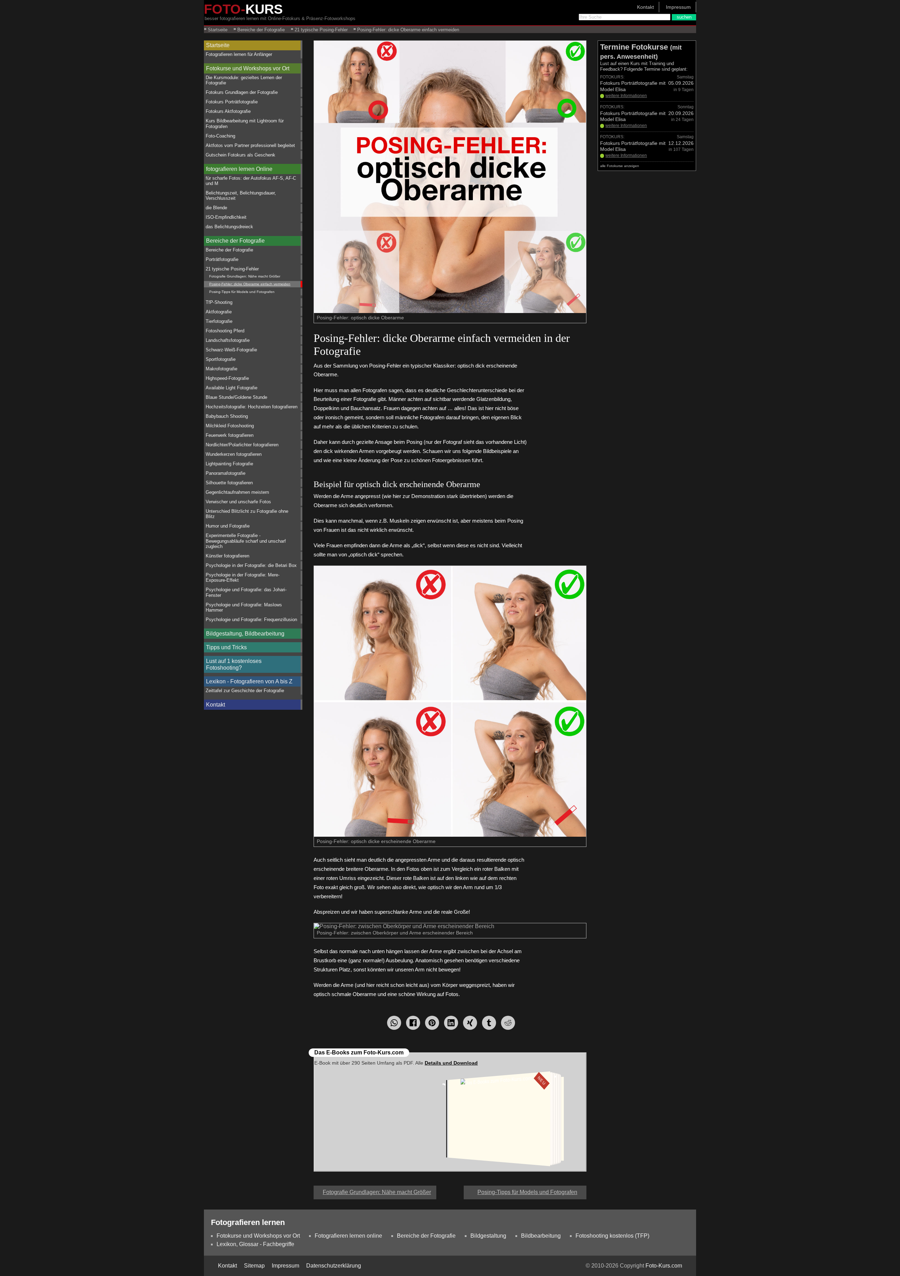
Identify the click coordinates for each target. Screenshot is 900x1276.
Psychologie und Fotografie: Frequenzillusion (251, 619)
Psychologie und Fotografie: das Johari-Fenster (246, 592)
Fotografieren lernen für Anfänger (239, 54)
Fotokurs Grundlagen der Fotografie (242, 92)
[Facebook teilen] (413, 1023)
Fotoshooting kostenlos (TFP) (612, 1236)
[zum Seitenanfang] (450, 1189)
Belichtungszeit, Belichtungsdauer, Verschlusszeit (241, 195)
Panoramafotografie (225, 473)
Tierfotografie (219, 321)
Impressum (678, 7)
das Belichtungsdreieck (229, 226)
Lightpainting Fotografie (229, 463)
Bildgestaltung (488, 1236)
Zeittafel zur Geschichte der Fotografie (245, 690)
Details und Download (451, 1063)
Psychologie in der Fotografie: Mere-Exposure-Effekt (242, 577)
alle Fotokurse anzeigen (619, 166)
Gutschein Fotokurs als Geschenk (240, 155)
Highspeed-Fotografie (227, 378)
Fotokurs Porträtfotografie (232, 101)
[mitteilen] (451, 1023)
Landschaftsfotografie (228, 340)
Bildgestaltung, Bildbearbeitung (245, 634)
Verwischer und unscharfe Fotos (238, 501)
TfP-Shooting (219, 302)
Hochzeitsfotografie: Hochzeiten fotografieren (251, 406)
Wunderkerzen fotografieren (234, 454)
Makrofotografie (221, 368)
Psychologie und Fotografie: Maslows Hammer (244, 607)
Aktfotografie (219, 311)
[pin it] (432, 1023)
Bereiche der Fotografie (235, 241)
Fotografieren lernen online (348, 1236)
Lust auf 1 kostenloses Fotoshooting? (234, 664)
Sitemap (254, 1266)
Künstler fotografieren (227, 556)
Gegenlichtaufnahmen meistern (237, 492)
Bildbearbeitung (541, 1236)
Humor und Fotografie (228, 526)
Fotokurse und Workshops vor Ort (247, 68)
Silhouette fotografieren (229, 482)
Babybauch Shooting (227, 416)
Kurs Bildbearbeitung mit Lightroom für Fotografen (245, 123)
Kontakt (645, 7)
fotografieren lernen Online (239, 169)
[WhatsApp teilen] (394, 1023)
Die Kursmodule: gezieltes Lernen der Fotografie (244, 80)
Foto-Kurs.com (663, 1266)
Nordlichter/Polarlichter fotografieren (242, 444)
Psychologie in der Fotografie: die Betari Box (251, 565)
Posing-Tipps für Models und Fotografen (242, 292)
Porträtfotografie (222, 259)
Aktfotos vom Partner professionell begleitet (250, 145)
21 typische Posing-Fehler (232, 269)
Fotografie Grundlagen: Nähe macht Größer (244, 276)
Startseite (218, 45)
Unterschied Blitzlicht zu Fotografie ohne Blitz (247, 514)
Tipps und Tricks (226, 647)
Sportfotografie (221, 359)
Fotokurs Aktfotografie (228, 111)
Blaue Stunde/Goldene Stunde (236, 397)
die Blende (216, 207)
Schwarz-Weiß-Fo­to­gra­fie (231, 349)
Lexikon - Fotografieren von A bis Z (249, 681)
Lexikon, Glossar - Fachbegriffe (255, 1244)
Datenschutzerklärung (333, 1266)
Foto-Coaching (220, 136)
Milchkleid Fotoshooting (230, 425)
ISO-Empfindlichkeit (226, 217)
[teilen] (470, 1023)
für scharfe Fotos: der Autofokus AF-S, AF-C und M (251, 181)
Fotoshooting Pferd (225, 330)
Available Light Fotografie (231, 387)
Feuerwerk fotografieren (229, 435)
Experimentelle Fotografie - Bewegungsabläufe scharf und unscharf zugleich (246, 541)
